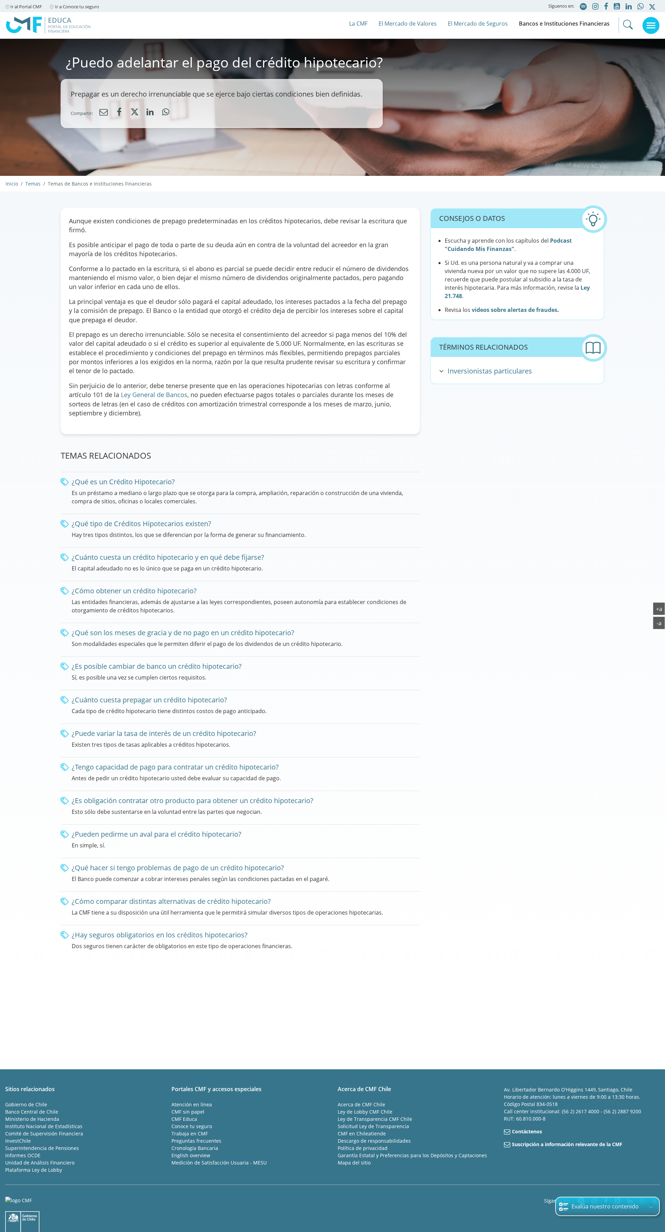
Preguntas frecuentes (196, 1140)
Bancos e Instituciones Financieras (564, 23)
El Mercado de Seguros (478, 23)
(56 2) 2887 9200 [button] (622, 1111)
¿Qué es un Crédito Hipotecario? (123, 481)
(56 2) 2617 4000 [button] (581, 1111)
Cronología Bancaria (194, 1148)
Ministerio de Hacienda (32, 1119)
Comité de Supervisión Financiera (44, 1133)
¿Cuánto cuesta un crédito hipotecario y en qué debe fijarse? (168, 557)
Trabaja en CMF (189, 1133)
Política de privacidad (363, 1148)
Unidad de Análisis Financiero (39, 1162)
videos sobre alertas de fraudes (514, 310)
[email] (103, 112)
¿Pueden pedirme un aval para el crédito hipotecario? (156, 834)
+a (660, 608)
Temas (33, 183)
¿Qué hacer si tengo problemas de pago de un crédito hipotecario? (178, 867)
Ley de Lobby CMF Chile (365, 1111)
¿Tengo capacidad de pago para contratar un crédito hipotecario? (175, 767)
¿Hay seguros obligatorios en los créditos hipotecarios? (160, 934)
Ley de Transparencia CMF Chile (375, 1119)
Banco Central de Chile (31, 1111)
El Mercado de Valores (408, 23)
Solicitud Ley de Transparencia (373, 1126)
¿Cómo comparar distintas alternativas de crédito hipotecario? (171, 901)
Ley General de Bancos (154, 394)
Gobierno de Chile (26, 1104)
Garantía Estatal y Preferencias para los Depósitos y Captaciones (412, 1155)
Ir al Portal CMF (26, 6)
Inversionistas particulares (489, 371)
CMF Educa (184, 1119)
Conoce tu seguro (191, 1126)
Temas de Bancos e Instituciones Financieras (100, 183)
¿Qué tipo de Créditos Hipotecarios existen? (141, 523)
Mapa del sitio (354, 1162)
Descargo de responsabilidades (374, 1140)
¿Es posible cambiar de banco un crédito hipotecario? (157, 666)
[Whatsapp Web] (166, 112)
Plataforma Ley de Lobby (33, 1170)
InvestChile (18, 1140)
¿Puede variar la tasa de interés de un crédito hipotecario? (164, 733)
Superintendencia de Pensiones (42, 1148)
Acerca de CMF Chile (361, 1104)
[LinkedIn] (150, 112)
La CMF (358, 23)
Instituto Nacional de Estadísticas (43, 1126)
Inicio (12, 183)
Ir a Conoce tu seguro (77, 6)
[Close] (650, 1205)
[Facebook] (119, 112)
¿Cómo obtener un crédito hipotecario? (134, 590)
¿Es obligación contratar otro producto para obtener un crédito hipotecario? (192, 800)
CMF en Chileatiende (362, 1133)
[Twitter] (135, 113)
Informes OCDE (23, 1155)
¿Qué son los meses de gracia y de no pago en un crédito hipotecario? (183, 632)
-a (661, 623)
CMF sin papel (187, 1111)
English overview (190, 1155)
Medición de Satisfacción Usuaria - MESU (219, 1162)
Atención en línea (191, 1104)
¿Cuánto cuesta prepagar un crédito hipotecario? (149, 699)
